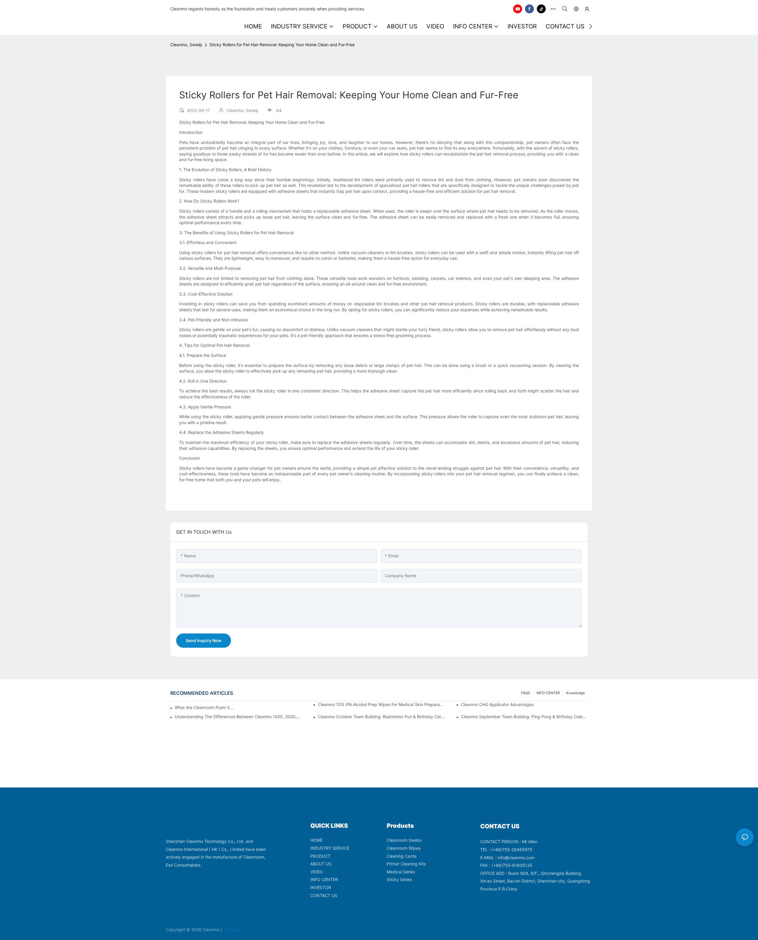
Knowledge (575, 693)
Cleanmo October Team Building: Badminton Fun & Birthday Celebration (381, 716)
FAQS (525, 693)
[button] (590, 26)
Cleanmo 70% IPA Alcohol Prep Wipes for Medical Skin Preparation (381, 704)
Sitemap (231, 929)
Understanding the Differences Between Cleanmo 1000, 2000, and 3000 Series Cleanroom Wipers (238, 716)
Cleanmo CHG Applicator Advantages (497, 704)
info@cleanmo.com (516, 857)
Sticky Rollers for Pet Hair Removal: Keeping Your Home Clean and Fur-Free (282, 44)
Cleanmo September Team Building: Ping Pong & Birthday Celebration (524, 716)
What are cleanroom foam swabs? (205, 707)
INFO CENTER (548, 693)
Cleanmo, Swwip (186, 44)
